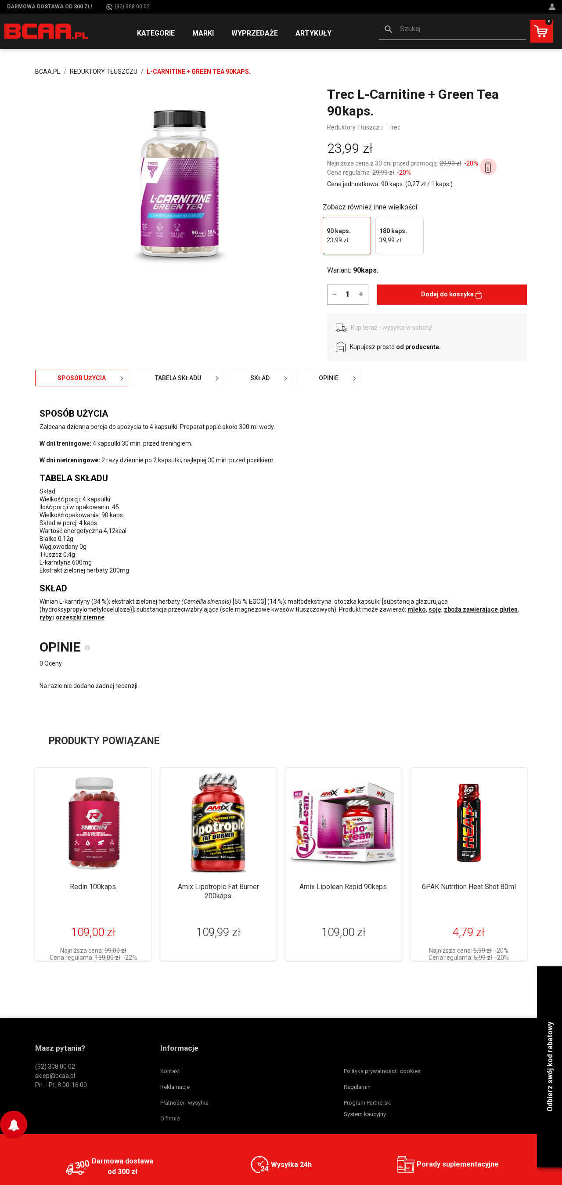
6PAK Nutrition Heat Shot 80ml (469, 886)
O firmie (170, 1118)
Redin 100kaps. (93, 886)
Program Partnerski (368, 1102)
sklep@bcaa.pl (55, 1075)
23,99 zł (339, 235)
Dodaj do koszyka (448, 294)
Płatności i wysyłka (184, 1102)
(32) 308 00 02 (132, 7)
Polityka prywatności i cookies (382, 1071)
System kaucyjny (365, 1114)
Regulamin (357, 1087)
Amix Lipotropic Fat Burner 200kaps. (218, 891)
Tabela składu (178, 378)
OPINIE (329, 378)
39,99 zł (393, 235)
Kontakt (170, 1071)
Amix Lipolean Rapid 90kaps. (343, 886)
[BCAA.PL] (46, 30)
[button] (452, 30)
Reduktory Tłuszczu (355, 127)
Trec (394, 127)
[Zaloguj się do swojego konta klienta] (553, 7)
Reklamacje (175, 1087)
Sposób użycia (82, 378)
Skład (260, 378)
